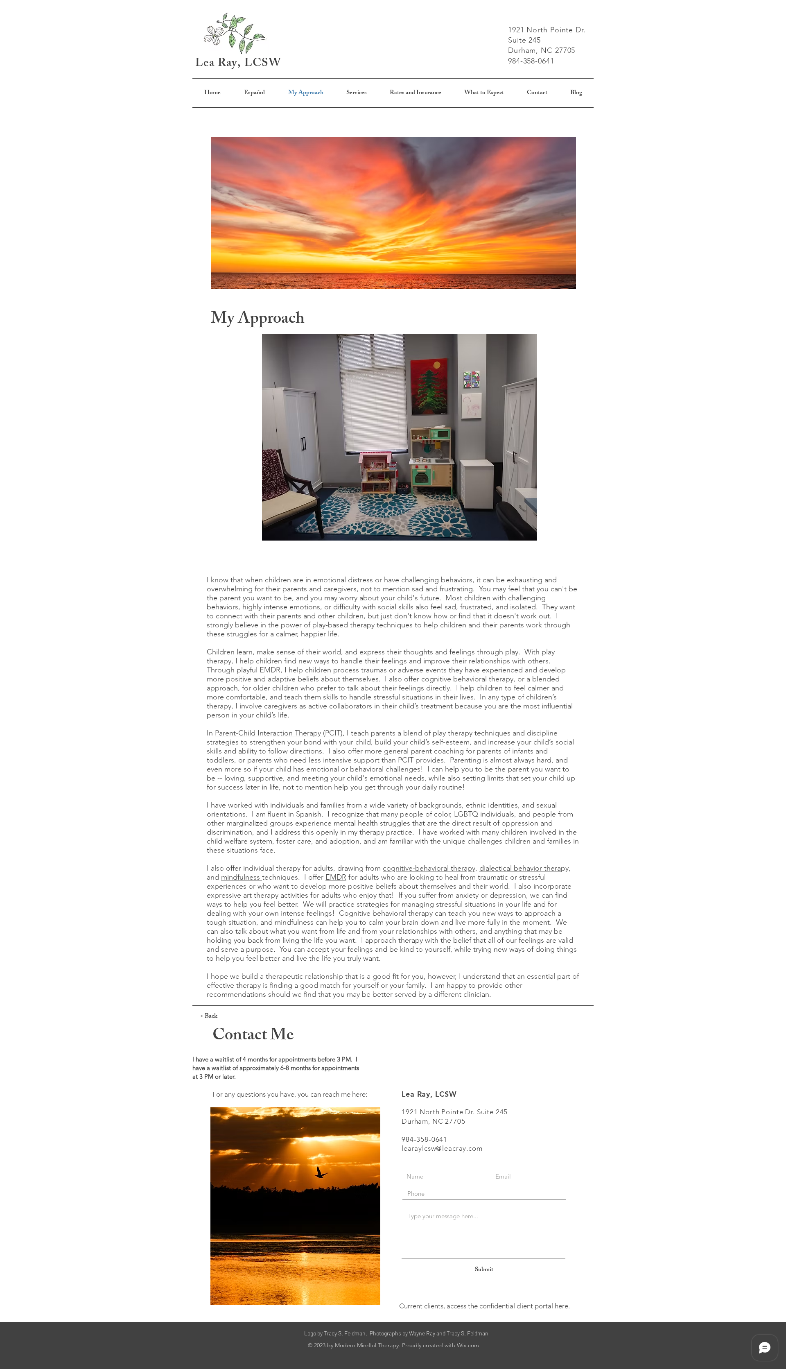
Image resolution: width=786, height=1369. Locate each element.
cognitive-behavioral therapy (429, 868)
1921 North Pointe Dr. (548, 29)
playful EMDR (258, 669)
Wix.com (468, 1345)
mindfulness (241, 877)
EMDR (335, 877)
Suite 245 (524, 40)
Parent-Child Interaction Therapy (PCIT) (279, 733)
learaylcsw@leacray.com (442, 1148)
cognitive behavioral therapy (467, 678)
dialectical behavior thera (520, 868)
